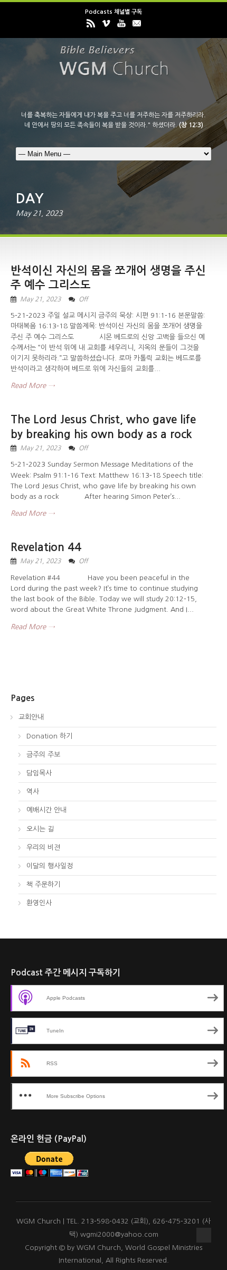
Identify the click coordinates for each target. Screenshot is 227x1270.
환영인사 (39, 902)
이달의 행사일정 (49, 866)
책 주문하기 (43, 884)
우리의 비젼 (43, 847)
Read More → (32, 385)
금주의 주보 (43, 754)
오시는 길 (40, 829)
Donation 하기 (49, 736)
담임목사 (39, 773)
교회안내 (31, 717)
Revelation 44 (46, 547)
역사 (32, 791)
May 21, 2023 (40, 299)
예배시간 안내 (46, 810)
